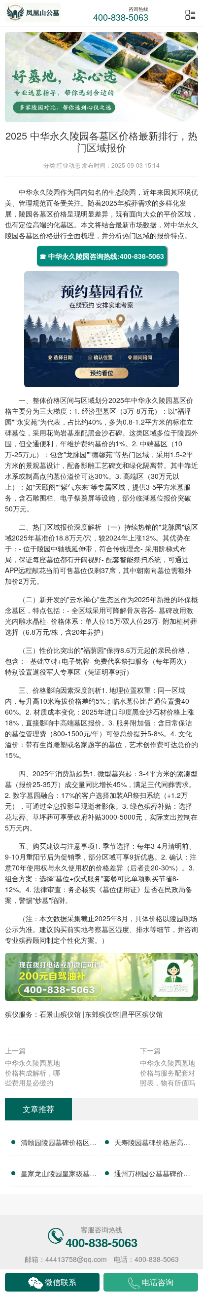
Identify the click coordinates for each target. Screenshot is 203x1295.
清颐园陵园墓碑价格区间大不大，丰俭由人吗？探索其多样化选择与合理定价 (59, 1143)
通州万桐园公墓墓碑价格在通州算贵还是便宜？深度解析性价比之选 (152, 1174)
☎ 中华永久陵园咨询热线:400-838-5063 (101, 256)
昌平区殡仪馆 (142, 1014)
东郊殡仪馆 (102, 1014)
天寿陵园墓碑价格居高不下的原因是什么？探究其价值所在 (152, 1143)
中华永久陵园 (39, 192)
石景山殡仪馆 (61, 1014)
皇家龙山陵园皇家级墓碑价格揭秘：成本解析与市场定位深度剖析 (59, 1174)
